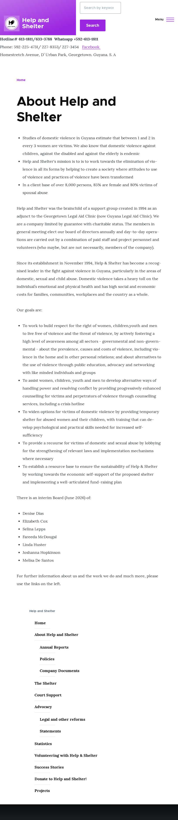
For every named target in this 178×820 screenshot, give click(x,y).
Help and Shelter (35, 23)
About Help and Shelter (56, 634)
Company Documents (59, 670)
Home (21, 80)
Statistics (43, 743)
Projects (42, 790)
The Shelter (46, 683)
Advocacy (43, 706)
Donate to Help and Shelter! (61, 778)
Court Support (48, 694)
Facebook (91, 46)
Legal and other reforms (62, 719)
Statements (50, 731)
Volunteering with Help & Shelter (66, 755)
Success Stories (49, 767)
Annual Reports (54, 647)
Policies (47, 658)
